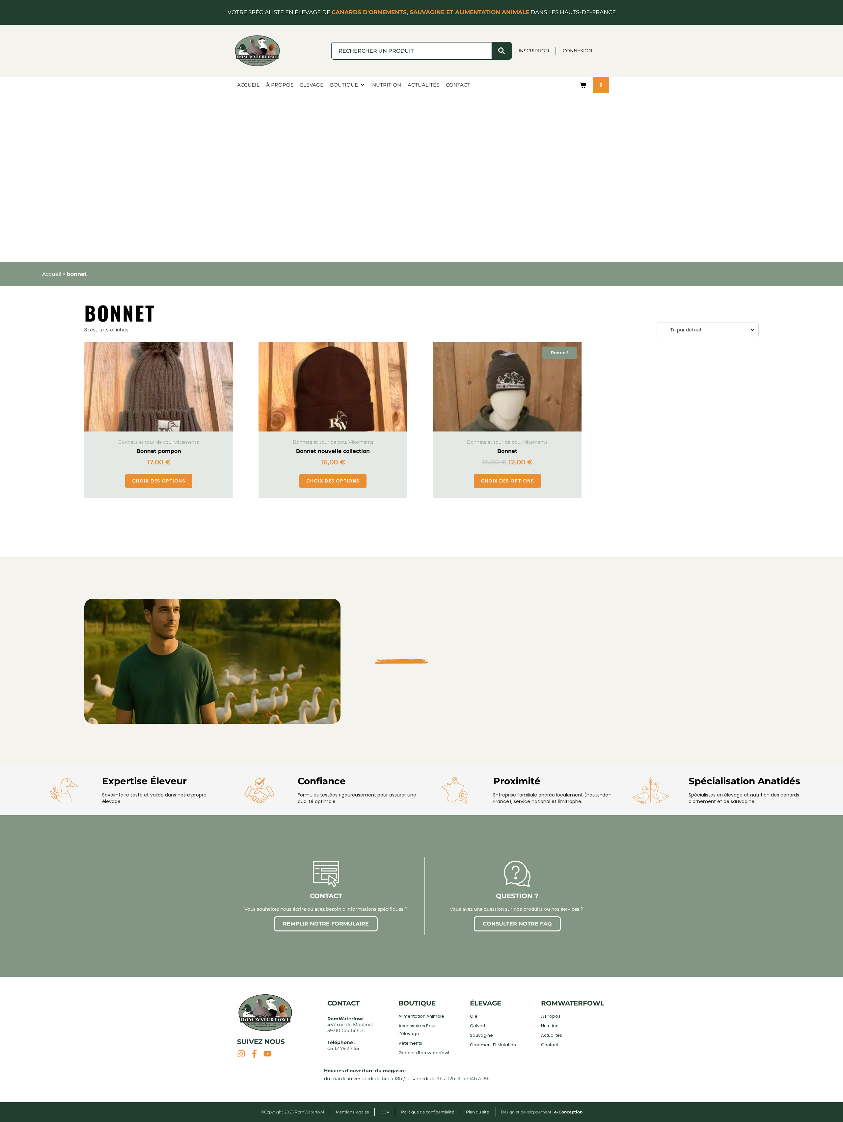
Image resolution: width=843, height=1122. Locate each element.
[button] (348, 85)
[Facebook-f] (254, 1054)
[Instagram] (241, 1054)
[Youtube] (267, 1054)
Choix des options (158, 481)
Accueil (51, 274)
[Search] (501, 50)
